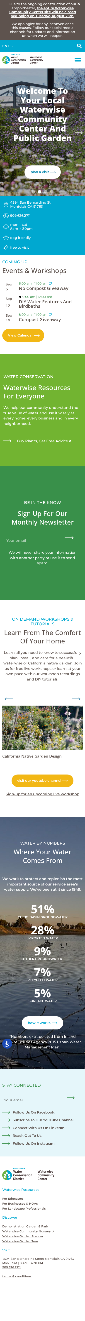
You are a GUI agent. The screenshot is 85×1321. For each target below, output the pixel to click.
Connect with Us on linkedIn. (39, 1128)
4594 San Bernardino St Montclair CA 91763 (30, 204)
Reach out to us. (27, 1136)
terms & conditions (17, 1276)
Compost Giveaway (40, 319)
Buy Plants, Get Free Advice (42, 441)
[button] (78, 60)
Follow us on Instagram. (34, 1144)
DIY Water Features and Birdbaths (45, 304)
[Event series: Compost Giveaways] (50, 283)
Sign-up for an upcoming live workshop (42, 794)
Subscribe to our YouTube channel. (43, 1120)
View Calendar (20, 335)
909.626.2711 (20, 216)
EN (4, 46)
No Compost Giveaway (43, 288)
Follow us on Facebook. (34, 1112)
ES (10, 46)
